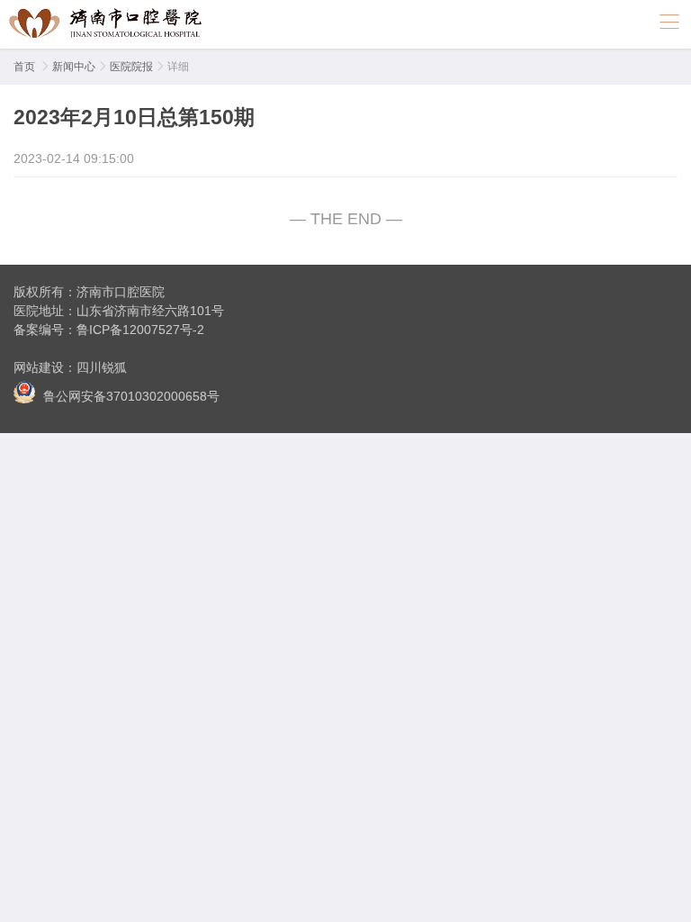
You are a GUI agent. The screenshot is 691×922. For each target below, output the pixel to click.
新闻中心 (73, 66)
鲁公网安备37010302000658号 (130, 396)
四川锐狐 (101, 367)
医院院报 (131, 66)
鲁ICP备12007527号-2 (140, 329)
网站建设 (38, 367)
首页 (24, 66)
